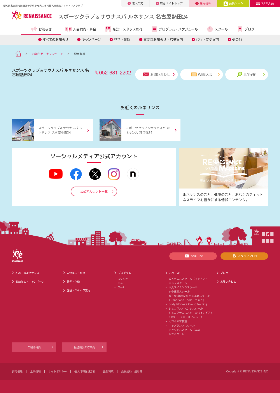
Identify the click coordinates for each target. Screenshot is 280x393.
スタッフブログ (248, 256)
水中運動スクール (179, 291)
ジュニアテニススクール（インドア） (191, 312)
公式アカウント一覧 (94, 191)
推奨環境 (108, 371)
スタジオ (122, 278)
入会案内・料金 (84, 29)
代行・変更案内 (207, 39)
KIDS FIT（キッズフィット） (186, 317)
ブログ (249, 29)
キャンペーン (91, 39)
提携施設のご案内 (84, 347)
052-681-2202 (115, 72)
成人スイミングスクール (183, 287)
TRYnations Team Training (186, 300)
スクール (221, 29)
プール (121, 287)
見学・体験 (122, 39)
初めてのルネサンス (27, 272)
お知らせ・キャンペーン (47, 54)
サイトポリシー (57, 371)
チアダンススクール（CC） (185, 329)
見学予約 (249, 74)
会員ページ (236, 3)
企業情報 (35, 371)
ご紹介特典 (34, 347)
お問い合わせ (160, 74)
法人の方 (137, 3)
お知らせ (45, 29)
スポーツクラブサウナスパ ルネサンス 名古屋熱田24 (123, 16)
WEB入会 (267, 3)
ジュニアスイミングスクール (186, 308)
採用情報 (205, 3)
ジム (120, 283)
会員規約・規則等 (131, 371)
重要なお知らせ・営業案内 (163, 39)
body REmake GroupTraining (188, 304)
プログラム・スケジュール (178, 29)
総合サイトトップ (171, 3)
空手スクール (176, 334)
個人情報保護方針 (84, 371)
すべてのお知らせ (55, 39)
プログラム (124, 272)
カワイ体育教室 (178, 321)
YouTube (196, 256)
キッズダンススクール (182, 325)
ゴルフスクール (178, 283)
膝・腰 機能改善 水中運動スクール (189, 295)
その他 (237, 39)
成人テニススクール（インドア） (188, 278)
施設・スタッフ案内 (127, 29)
